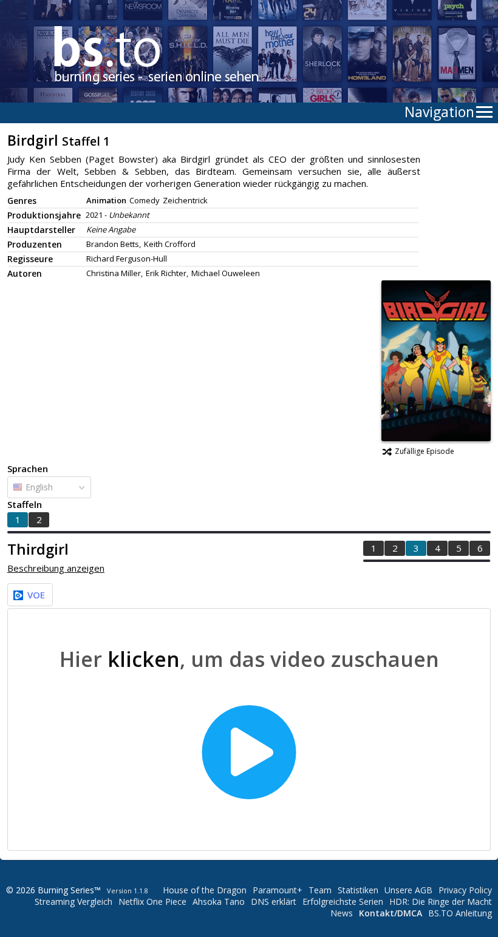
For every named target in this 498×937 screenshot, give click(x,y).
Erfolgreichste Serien (342, 901)
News (341, 913)
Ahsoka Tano (219, 901)
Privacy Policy (465, 890)
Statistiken (358, 890)
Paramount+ (277, 890)
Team (320, 890)
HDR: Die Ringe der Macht (440, 901)
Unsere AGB (408, 890)
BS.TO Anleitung (460, 913)
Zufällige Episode (424, 451)
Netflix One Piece (152, 901)
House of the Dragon (205, 890)
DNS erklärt (273, 901)
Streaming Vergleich (73, 901)
